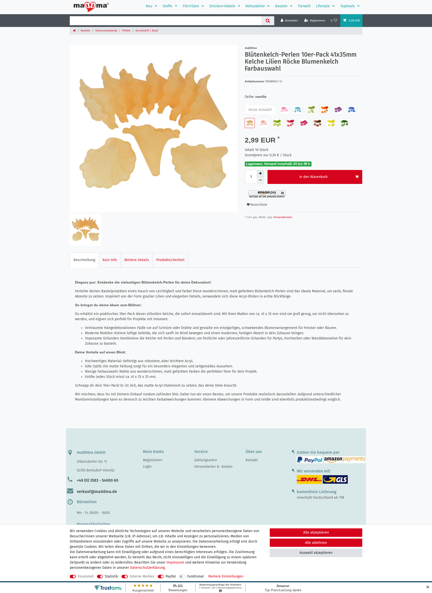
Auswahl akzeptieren (316, 553)
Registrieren (152, 460)
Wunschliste (258, 204)
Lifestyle (323, 6)
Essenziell (86, 576)
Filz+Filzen (191, 6)
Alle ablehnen (316, 543)
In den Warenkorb (313, 177)
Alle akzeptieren (316, 532)
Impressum (175, 562)
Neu (149, 6)
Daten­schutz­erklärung (147, 568)
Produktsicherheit (170, 260)
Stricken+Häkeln (222, 6)
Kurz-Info (109, 260)
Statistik (111, 576)
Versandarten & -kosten (213, 466)
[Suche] (268, 20)
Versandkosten (282, 217)
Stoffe (167, 6)
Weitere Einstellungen (225, 576)
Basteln (281, 6)
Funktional (195, 576)
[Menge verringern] (260, 180)
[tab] (84, 260)
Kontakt (252, 460)
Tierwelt (304, 6)
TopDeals (348, 6)
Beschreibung (84, 260)
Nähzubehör (256, 6)
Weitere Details (136, 260)
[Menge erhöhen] (260, 173)
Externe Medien (142, 576)
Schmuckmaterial (106, 30)
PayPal (171, 576)
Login (147, 466)
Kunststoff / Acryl (147, 30)
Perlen (126, 30)
